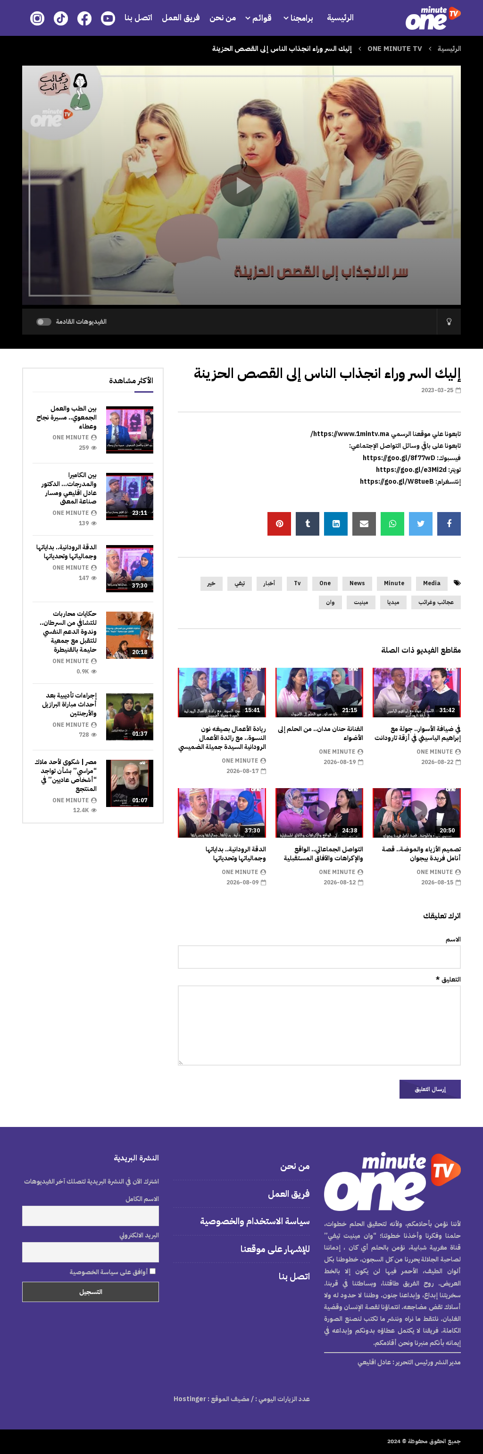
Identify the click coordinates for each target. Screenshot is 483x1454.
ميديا (393, 602)
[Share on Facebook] (449, 524)
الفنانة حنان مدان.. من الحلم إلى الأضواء (320, 733)
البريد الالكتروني (139, 1235)
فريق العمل (181, 18)
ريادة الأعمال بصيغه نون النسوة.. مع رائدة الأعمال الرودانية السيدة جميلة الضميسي (222, 738)
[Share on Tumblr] (307, 524)
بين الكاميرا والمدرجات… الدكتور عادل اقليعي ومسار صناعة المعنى (69, 488)
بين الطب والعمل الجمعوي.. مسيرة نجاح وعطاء (66, 417)
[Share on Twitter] (421, 524)
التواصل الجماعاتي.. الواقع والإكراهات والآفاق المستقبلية (323, 853)
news (357, 583)
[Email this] (364, 524)
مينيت (361, 602)
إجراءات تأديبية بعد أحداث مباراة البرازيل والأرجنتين (69, 704)
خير (212, 583)
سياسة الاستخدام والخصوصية (255, 1221)
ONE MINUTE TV (394, 48)
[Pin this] (279, 524)
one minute (434, 752)
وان (330, 602)
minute (394, 583)
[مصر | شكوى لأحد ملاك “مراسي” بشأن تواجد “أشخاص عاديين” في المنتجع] (129, 783)
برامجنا (303, 18)
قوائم (262, 18)
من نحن (222, 18)
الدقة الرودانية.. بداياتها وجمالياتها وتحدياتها (236, 853)
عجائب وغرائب (436, 602)
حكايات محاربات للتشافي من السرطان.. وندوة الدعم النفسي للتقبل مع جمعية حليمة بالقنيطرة (68, 632)
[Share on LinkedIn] (336, 524)
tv (297, 583)
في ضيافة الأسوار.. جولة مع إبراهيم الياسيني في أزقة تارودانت (418, 733)
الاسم (453, 939)
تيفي (239, 583)
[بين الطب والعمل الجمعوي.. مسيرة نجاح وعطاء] (129, 430)
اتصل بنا (138, 18)
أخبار (269, 583)
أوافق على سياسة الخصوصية (110, 1272)
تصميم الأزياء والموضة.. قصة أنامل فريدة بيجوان (421, 853)
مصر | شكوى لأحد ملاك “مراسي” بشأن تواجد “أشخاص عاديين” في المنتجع (65, 775)
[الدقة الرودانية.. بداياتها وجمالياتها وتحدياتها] (129, 568)
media (432, 583)
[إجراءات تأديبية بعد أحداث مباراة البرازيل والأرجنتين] (129, 716)
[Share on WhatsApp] (392, 524)
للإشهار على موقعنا (275, 1249)
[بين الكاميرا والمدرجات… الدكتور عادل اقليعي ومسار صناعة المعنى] (129, 496)
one (325, 583)
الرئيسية (340, 18)
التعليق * (448, 979)
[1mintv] (433, 18)
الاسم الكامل (142, 1199)
